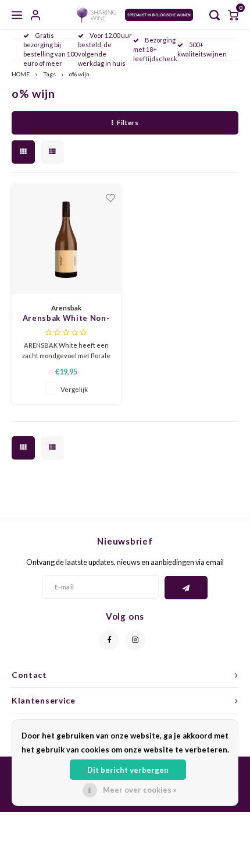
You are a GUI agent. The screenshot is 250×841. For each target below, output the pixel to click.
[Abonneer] (186, 587)
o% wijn (79, 73)
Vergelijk (74, 389)
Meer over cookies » (140, 789)
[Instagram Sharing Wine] (135, 640)
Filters (127, 122)
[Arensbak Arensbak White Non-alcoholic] (66, 239)
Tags (49, 73)
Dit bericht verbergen (128, 770)
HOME (21, 73)
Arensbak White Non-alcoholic (66, 318)
